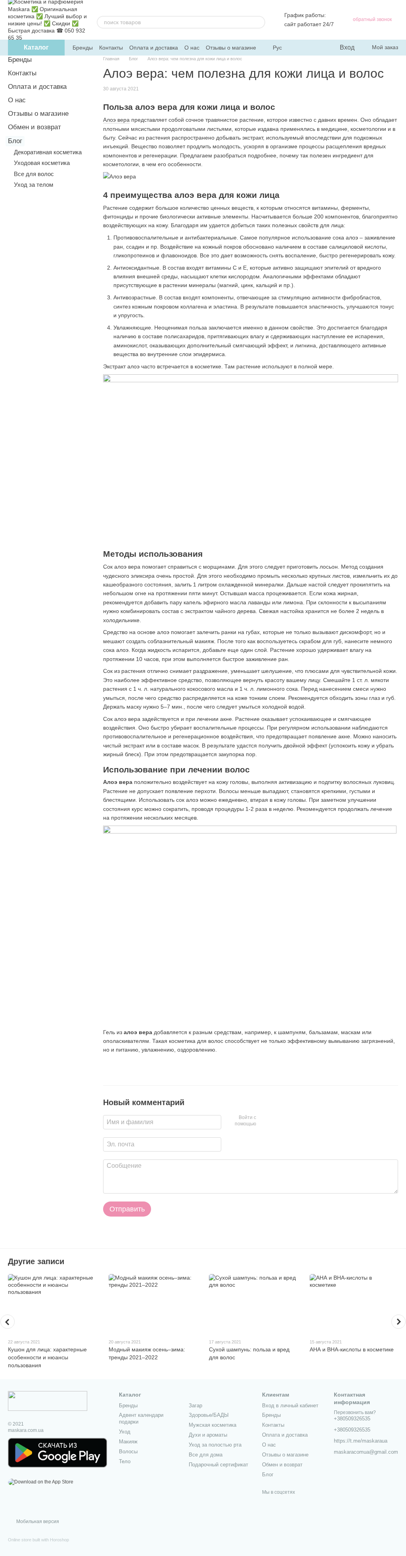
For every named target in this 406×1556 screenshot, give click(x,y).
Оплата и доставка (153, 47)
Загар (195, 1405)
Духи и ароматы (208, 1435)
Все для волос (34, 174)
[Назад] (7, 1322)
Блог (15, 141)
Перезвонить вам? (355, 1412)
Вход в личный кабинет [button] (290, 1405)
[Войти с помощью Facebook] (265, 1121)
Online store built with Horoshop (38, 1539)
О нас (191, 47)
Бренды (83, 47)
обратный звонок (372, 19)
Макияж (128, 1442)
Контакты (111, 47)
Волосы (128, 1451)
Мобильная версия (37, 1521)
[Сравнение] (301, 48)
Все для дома (205, 1455)
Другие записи (36, 1261)
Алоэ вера (116, 120)
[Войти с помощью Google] (277, 1121)
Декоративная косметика (48, 152)
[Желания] (317, 48)
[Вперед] (398, 1322)
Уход (124, 1432)
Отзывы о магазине (231, 47)
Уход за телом (33, 184)
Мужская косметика (212, 1425)
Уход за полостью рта (215, 1445)
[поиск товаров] (259, 22)
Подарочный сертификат (218, 1465)
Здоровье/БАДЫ (209, 1415)
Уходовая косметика (42, 162)
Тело (124, 1461)
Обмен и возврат (34, 127)
